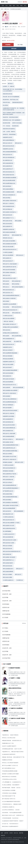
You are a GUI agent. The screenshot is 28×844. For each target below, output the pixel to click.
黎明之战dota (6, 286)
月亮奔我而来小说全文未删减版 (9, 793)
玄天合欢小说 (5, 823)
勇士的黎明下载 (18, 341)
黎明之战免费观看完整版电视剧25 (11, 488)
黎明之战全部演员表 (17, 307)
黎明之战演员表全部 (8, 215)
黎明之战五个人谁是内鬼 (9, 476)
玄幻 (6, 5)
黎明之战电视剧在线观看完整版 (10, 450)
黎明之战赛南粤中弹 (8, 226)
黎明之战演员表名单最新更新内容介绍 (12, 551)
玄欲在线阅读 (5, 812)
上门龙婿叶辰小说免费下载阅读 (16, 718)
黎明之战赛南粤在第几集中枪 (10, 266)
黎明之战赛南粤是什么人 (9, 560)
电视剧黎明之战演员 (8, 137)
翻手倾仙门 (10, 83)
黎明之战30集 (6, 312)
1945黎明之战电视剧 (8, 252)
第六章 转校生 (5, 604)
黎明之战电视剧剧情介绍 (9, 338)
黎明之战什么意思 (19, 462)
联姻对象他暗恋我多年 (17, 102)
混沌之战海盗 (6, 307)
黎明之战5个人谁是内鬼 (8, 203)
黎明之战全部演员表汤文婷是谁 (10, 410)
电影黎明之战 (6, 235)
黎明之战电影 (6, 284)
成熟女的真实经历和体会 (14, 688)
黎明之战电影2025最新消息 (9, 298)
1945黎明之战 (19, 580)
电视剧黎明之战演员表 (8, 148)
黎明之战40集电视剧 (8, 355)
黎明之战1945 (18, 143)
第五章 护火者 (5, 607)
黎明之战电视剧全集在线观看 (10, 243)
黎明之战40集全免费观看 (9, 318)
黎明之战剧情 (6, 335)
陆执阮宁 (21, 820)
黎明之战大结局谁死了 (8, 350)
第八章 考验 (5, 597)
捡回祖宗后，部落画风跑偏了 (9, 134)
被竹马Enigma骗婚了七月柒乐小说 (10, 765)
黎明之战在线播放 (7, 499)
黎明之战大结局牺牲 (8, 453)
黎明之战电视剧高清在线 (9, 206)
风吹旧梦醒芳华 (15, 784)
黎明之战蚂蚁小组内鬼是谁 (9, 557)
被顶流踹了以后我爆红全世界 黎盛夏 (10, 773)
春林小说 (4, 2)
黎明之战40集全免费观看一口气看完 (11, 522)
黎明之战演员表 (7, 330)
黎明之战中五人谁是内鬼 (9, 413)
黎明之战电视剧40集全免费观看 (10, 390)
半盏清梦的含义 (5, 735)
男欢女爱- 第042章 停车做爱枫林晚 (11, 96)
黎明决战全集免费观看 (8, 358)
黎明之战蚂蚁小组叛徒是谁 (9, 272)
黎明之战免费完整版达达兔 (9, 183)
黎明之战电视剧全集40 (8, 568)
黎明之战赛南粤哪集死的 (9, 140)
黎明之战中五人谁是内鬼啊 (9, 433)
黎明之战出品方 (20, 255)
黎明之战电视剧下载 (17, 235)
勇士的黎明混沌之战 (8, 160)
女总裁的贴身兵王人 (16, 782)
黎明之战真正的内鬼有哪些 (9, 240)
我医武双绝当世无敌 (7, 93)
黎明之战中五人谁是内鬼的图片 (10, 263)
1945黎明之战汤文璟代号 (9, 534)
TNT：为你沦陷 (6, 125)
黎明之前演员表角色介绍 (9, 171)
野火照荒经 (5, 105)
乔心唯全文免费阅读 (6, 784)
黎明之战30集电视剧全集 (9, 157)
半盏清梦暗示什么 (6, 751)
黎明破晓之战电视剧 (8, 462)
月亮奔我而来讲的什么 (7, 804)
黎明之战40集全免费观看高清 (10, 399)
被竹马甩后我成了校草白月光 (8, 798)
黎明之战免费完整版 (17, 335)
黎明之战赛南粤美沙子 (8, 169)
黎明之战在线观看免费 (18, 387)
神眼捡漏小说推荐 (17, 804)
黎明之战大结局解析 (8, 574)
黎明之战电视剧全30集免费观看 (10, 502)
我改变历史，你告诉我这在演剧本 (10, 117)
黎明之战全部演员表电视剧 (9, 269)
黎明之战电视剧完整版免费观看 (10, 370)
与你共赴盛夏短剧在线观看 (15, 812)
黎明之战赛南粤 (7, 387)
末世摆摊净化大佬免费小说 (8, 807)
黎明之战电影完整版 (8, 494)
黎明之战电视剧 (7, 396)
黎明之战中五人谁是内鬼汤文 (10, 393)
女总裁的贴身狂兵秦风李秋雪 (8, 754)
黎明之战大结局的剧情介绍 (9, 194)
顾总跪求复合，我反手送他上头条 (10, 99)
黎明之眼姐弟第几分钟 (8, 514)
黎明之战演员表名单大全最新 (10, 540)
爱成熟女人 (11, 698)
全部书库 (6, 833)
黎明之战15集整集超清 (8, 404)
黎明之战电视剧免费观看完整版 (10, 496)
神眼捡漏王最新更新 (6, 740)
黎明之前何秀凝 (7, 197)
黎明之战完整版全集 (8, 209)
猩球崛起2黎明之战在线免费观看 (10, 327)
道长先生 (18, 787)
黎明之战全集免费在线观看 (9, 180)
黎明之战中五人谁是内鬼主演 (10, 459)
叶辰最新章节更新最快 (14, 668)
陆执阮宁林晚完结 (14, 735)
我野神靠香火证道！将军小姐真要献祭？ (12, 120)
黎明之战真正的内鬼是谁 (9, 379)
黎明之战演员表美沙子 (8, 261)
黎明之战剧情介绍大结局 (9, 525)
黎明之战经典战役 (7, 186)
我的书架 (25, 1)
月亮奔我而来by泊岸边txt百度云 (9, 779)
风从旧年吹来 (15, 818)
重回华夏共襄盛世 (6, 787)
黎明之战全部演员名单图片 (9, 425)
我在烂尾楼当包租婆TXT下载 (8, 796)
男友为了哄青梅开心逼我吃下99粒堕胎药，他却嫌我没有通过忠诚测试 (13, 113)
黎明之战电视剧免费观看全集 (10, 485)
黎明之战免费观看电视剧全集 (10, 402)
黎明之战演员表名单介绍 (9, 344)
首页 (3, 5)
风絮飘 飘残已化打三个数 (8, 743)
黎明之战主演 (18, 574)
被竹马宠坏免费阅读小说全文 (8, 768)
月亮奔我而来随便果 (6, 818)
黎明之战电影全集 (16, 312)
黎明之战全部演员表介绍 (9, 519)
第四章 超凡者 (5, 610)
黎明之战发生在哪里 (8, 577)
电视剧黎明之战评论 (8, 347)
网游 (21, 5)
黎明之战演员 (6, 281)
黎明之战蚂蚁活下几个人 (9, 217)
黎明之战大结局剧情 (8, 545)
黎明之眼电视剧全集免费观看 (10, 177)
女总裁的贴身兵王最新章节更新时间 (10, 820)
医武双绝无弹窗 (6, 123)
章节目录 (14, 48)
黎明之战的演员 (20, 439)
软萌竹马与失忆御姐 (16, 123)
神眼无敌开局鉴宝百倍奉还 (17, 751)
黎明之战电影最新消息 (8, 163)
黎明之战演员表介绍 (8, 154)
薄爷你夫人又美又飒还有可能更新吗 (10, 762)
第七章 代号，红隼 (6, 600)
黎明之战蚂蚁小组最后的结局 (10, 200)
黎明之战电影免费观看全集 (9, 427)
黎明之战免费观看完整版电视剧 (10, 353)
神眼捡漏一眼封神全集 (7, 757)
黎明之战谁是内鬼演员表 (9, 174)
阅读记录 (20, 1)
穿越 (10, 5)
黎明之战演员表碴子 (8, 367)
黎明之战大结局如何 (8, 482)
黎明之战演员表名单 (8, 548)
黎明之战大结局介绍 (8, 143)
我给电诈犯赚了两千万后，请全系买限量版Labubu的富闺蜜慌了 (12, 90)
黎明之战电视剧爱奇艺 (8, 419)
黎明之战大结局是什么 (8, 439)
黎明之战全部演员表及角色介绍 (10, 309)
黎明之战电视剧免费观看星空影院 (11, 445)
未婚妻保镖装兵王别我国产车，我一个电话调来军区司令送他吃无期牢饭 (13, 109)
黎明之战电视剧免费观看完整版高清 (11, 295)
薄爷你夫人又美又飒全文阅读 (8, 737)
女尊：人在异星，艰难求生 (9, 131)
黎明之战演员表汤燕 (8, 565)
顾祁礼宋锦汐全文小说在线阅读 (9, 776)
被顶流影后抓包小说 (16, 740)
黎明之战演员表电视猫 (8, 373)
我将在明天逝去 (6, 102)
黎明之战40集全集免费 (8, 246)
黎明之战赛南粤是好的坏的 (9, 528)
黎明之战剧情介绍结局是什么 (10, 212)
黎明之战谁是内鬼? (16, 281)
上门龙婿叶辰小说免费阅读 (15, 708)
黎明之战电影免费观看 (8, 571)
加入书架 (20, 44)
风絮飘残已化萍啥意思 (7, 759)
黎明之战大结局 (7, 275)
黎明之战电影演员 (7, 376)
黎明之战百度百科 (7, 511)
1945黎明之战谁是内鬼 (8, 517)
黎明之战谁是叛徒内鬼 (8, 479)
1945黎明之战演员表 (8, 315)
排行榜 (11, 833)
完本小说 (16, 833)
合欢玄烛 (17, 809)
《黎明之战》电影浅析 (8, 321)
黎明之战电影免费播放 (8, 189)
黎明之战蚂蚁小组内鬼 (8, 442)
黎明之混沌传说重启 (8, 223)
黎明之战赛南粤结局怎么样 (9, 448)
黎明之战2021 (19, 568)
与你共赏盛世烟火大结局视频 (8, 790)
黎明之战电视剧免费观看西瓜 (10, 151)
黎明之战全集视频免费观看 (9, 508)
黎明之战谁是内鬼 (7, 554)
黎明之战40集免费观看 (8, 255)
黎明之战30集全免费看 (8, 364)
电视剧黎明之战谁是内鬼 (9, 229)
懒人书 (6, 26)
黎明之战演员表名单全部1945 (10, 249)
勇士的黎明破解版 (7, 531)
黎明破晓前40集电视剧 (8, 471)
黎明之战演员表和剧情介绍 (9, 468)
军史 (18, 5)
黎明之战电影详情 (7, 341)
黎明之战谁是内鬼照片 (8, 563)
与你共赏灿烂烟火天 (13, 823)
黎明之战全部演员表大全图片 (10, 278)
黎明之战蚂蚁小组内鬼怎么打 (10, 324)
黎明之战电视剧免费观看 (9, 436)
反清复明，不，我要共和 (8, 86)
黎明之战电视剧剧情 (19, 511)
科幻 (25, 5)
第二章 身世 (5, 617)
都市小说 (7, 9)
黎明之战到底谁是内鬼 (8, 422)
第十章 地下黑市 (11, 40)
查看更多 (24, 623)
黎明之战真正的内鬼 (8, 220)
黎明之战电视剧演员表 (8, 430)
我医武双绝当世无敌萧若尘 (9, 128)
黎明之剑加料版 (16, 284)
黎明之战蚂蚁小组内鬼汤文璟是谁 (11, 505)
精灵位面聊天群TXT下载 (18, 757)
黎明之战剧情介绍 (7, 258)
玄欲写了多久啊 (17, 748)
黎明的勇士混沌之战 (8, 238)
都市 (14, 5)
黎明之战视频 (18, 220)
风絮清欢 (13, 787)
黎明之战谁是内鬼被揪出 (18, 286)
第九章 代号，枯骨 (6, 594)
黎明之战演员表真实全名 (9, 289)
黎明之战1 (19, 192)
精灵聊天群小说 (19, 815)
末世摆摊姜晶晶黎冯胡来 (7, 748)
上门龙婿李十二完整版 (14, 678)
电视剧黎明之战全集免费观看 (10, 304)
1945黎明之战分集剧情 (8, 465)
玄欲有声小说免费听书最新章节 (9, 746)
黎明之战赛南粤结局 (8, 166)
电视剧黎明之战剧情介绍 (9, 361)
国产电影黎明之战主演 (8, 491)
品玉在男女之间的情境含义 (8, 809)
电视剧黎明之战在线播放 (9, 416)
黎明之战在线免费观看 (8, 381)
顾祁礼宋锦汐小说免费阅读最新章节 (10, 826)
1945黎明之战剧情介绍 (8, 580)
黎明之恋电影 (6, 301)
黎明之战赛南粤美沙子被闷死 (10, 473)
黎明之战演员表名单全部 (9, 146)
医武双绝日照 (15, 125)
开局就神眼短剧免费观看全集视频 (9, 771)
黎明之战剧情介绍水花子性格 (10, 456)
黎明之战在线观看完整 (8, 537)
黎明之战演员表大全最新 (9, 542)
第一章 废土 (5, 628)
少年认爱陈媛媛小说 (6, 782)
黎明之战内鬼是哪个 (8, 407)
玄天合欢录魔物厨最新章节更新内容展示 (11, 801)
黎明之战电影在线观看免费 (9, 232)
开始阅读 (7, 44)
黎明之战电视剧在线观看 (9, 192)
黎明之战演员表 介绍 (8, 292)
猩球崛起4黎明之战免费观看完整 (10, 332)
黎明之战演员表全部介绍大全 (10, 384)
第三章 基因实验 (6, 614)
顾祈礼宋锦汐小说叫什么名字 (8, 815)
